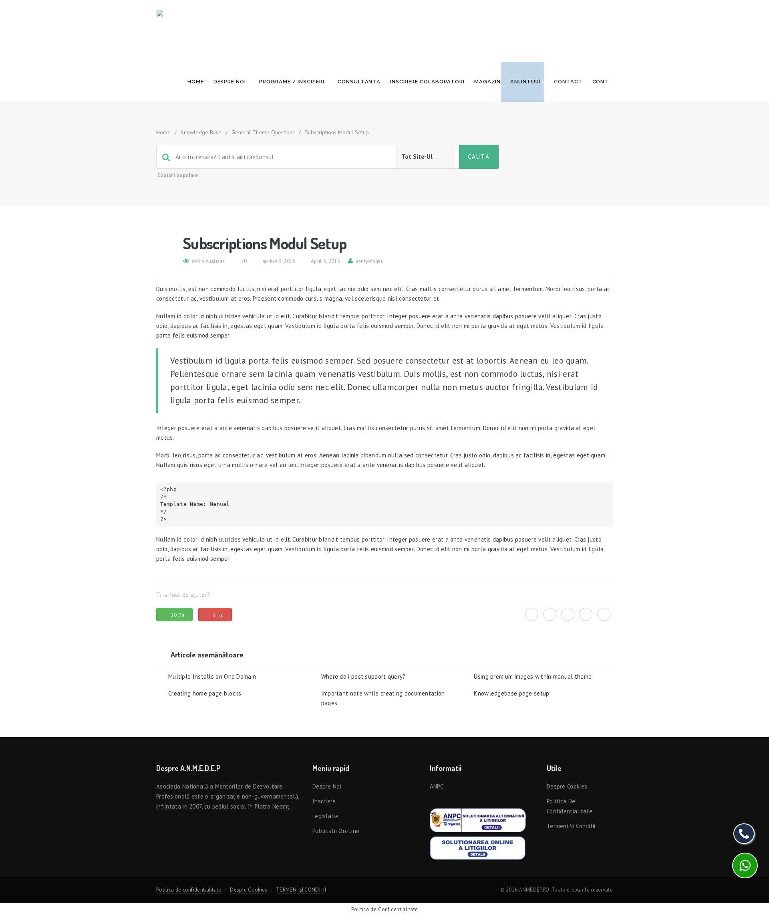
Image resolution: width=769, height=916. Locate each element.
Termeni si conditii (571, 826)
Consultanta (359, 82)
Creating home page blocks (205, 693)
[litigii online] (477, 847)
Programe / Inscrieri (292, 82)
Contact (568, 82)
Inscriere (324, 801)
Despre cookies (567, 786)
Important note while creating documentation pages (383, 698)
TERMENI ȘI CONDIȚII (301, 889)
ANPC (437, 786)
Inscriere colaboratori (427, 82)
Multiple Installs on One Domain (212, 676)
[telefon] (744, 833)
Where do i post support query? (363, 676)
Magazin (487, 82)
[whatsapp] (745, 865)
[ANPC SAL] (478, 819)
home (163, 132)
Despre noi (230, 82)
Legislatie (325, 816)
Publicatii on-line (335, 831)
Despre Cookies (248, 889)
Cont (601, 82)
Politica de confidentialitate (188, 889)
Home (195, 82)
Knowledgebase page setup (511, 693)
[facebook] (550, 614)
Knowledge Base (201, 132)
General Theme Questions (263, 132)
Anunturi (526, 82)
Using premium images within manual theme (533, 676)
